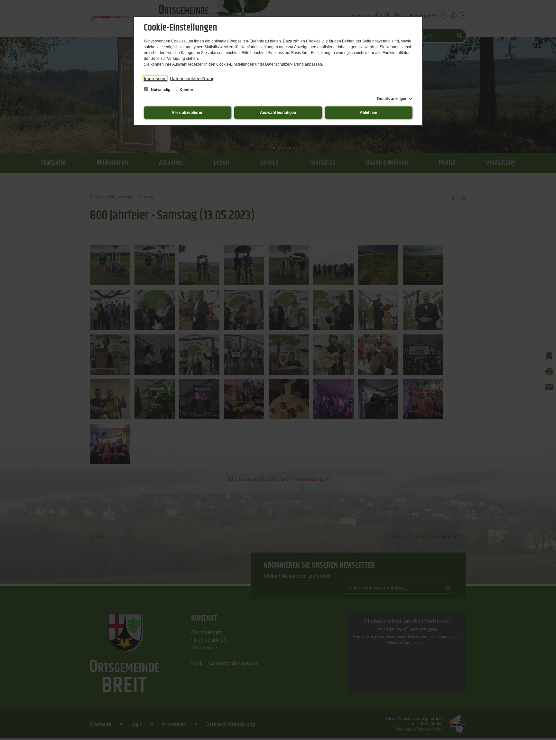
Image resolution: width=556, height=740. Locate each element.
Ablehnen (368, 112)
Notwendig (160, 89)
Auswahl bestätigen (278, 112)
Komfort (187, 89)
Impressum (155, 78)
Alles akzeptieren (187, 112)
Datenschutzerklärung (192, 78)
